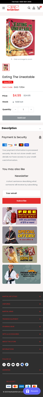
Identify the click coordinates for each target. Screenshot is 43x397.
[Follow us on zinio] (26, 364)
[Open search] (29, 8)
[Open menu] (3, 8)
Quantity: (6, 109)
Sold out (21, 117)
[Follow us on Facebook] (4, 364)
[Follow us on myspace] (22, 364)
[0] (38, 8)
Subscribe (21, 200)
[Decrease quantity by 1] (15, 109)
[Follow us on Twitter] (8, 364)
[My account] (34, 8)
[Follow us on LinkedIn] (17, 364)
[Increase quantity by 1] (31, 109)
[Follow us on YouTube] (13, 364)
